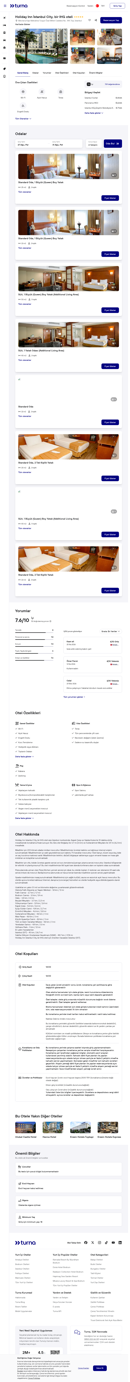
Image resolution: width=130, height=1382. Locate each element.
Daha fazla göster (23, 756)
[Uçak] (4, 18)
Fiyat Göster (110, 198)
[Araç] (4, 40)
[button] (68, 46)
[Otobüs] (4, 33)
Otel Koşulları (79, 72)
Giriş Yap (117, 6)
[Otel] (4, 25)
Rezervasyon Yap (111, 20)
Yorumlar (47, 72)
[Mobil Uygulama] (4, 76)
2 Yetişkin (92, 145)
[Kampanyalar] (4, 69)
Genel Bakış (22, 72)
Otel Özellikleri (62, 72)
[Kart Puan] (4, 58)
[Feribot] (4, 48)
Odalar (35, 72)
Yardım (90, 6)
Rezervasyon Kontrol (76, 6)
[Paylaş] (95, 20)
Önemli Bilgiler (96, 72)
